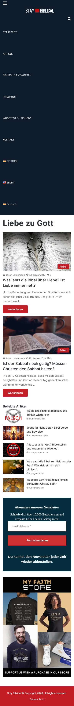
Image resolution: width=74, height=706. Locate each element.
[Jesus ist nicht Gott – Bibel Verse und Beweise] (13, 433)
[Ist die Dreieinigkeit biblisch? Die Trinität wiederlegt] (13, 416)
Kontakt (8, 139)
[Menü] (5, 4)
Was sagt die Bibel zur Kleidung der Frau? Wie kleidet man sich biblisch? (49, 465)
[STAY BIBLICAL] (41, 10)
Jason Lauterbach (15, 274)
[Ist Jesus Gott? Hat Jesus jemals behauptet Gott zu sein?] (13, 485)
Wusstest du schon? (17, 118)
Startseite (10, 32)
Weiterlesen (15, 309)
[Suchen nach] (69, 20)
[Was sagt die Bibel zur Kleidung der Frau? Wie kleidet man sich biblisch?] (13, 467)
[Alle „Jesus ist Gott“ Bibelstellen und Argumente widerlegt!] (13, 450)
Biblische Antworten (17, 75)
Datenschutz (37, 699)
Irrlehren (9, 96)
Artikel (8, 53)
